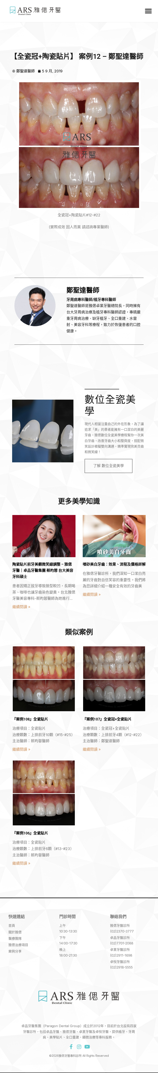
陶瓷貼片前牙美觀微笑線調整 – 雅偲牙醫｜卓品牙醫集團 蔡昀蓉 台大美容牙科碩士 (42, 570)
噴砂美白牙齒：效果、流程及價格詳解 (114, 564)
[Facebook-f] (71, 1046)
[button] (148, 10)
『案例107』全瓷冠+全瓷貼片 (107, 719)
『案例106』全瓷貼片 (30, 833)
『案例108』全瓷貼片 (30, 719)
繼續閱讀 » (21, 607)
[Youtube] (87, 1046)
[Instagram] (79, 1046)
